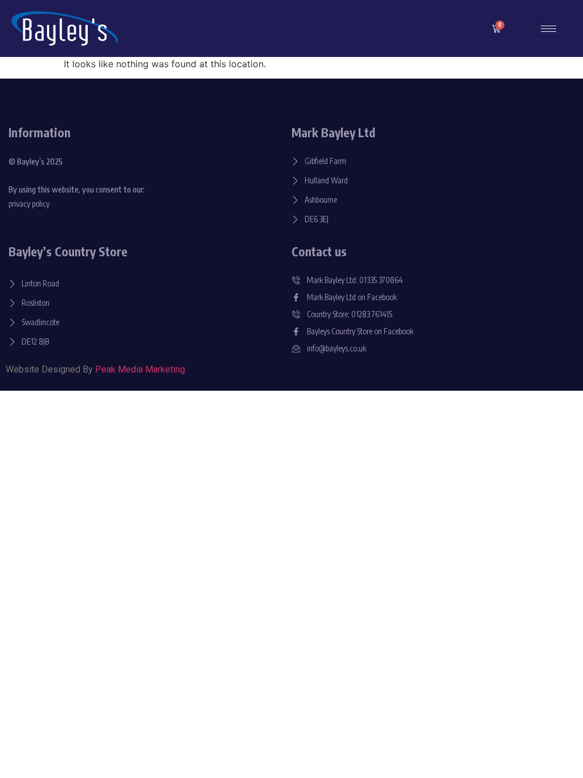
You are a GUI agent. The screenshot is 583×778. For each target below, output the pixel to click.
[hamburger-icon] (548, 29)
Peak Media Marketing (140, 369)
